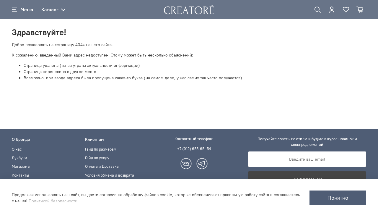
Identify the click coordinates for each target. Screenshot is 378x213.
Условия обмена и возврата (109, 175)
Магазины (21, 166)
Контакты (20, 175)
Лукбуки (19, 158)
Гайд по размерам (100, 149)
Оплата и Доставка (102, 166)
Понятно (338, 198)
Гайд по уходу (97, 158)
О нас (17, 149)
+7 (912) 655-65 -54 (194, 148)
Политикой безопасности (53, 201)
